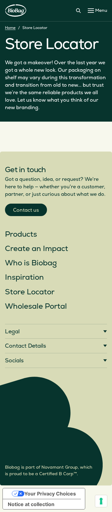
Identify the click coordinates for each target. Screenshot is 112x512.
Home (10, 28)
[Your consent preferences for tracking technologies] (101, 501)
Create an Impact (36, 248)
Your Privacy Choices (50, 493)
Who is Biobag (31, 263)
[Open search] (78, 10)
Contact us (26, 210)
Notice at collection (31, 504)
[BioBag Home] (15, 10)
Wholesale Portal (36, 306)
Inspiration (24, 277)
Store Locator (29, 292)
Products (21, 234)
